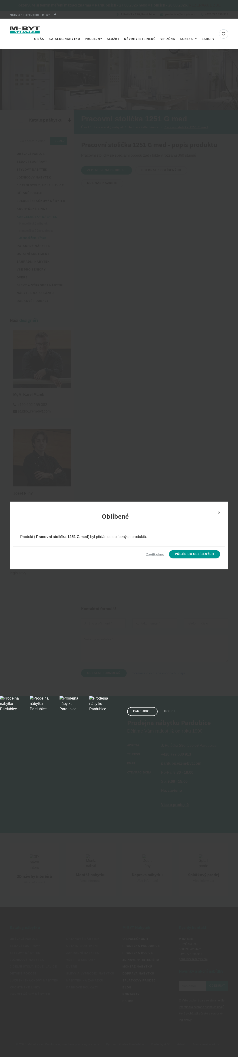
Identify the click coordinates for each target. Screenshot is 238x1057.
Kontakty (188, 39)
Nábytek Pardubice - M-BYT (31, 15)
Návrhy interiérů (140, 39)
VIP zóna (167, 39)
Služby (113, 39)
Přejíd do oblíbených (194, 554)
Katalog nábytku (64, 39)
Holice (170, 711)
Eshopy (208, 39)
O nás (39, 39)
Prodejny (93, 39)
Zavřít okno (155, 554)
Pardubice (142, 711)
